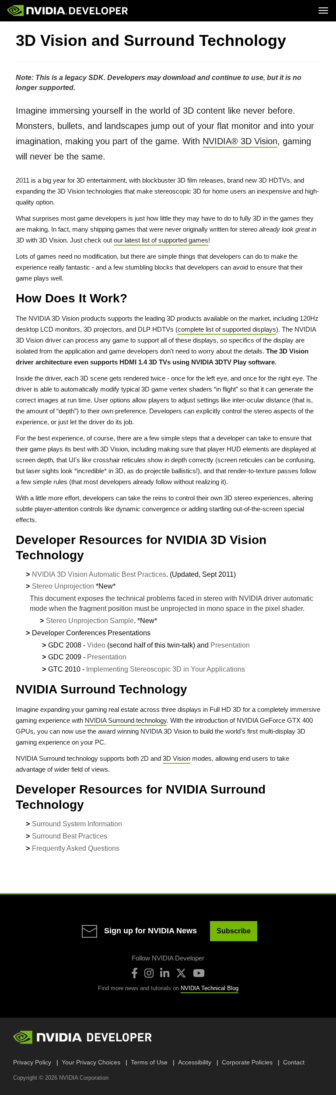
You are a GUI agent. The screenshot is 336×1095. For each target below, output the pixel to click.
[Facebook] (134, 973)
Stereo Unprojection (63, 586)
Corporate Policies (247, 1062)
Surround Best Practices (69, 836)
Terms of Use (149, 1062)
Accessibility (194, 1062)
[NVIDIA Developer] (68, 10)
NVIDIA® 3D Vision (240, 141)
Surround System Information (77, 824)
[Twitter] (181, 973)
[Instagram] (149, 973)
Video (96, 645)
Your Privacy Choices (91, 1062)
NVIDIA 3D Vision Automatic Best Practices (99, 574)
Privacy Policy (32, 1062)
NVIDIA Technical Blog (209, 988)
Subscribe (234, 931)
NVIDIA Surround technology (126, 720)
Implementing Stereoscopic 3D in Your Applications (165, 669)
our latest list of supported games (161, 240)
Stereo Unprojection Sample (90, 620)
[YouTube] (199, 973)
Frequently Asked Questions (75, 848)
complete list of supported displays (227, 329)
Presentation (230, 645)
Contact (293, 1062)
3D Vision (176, 758)
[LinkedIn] (164, 973)
